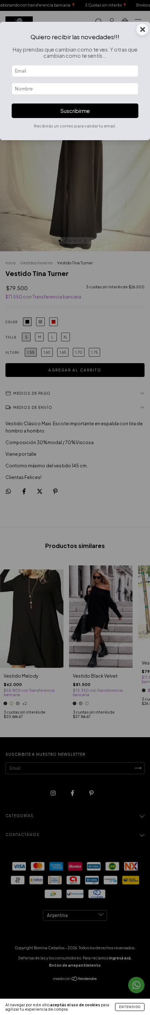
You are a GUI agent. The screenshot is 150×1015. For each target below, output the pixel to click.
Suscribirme (75, 110)
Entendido (130, 1007)
